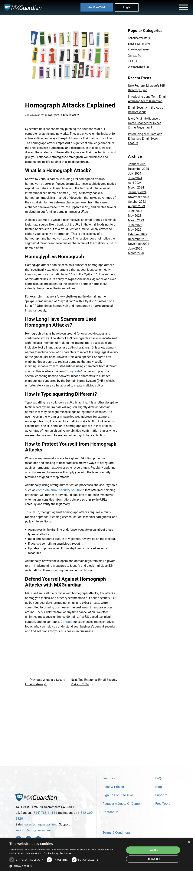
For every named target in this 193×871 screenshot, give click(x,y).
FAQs (159, 778)
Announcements (137, 38)
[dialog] (96, 854)
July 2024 (134, 173)
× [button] (188, 842)
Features (109, 778)
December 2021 (138, 239)
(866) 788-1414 (43, 813)
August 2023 (136, 206)
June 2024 (135, 178)
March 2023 (136, 220)
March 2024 (136, 187)
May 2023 (134, 215)
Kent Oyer (54, 114)
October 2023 (137, 201)
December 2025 (138, 169)
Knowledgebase (137, 49)
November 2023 (138, 197)
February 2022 (137, 234)
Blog (158, 787)
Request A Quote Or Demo (121, 803)
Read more (65, 853)
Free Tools (162, 803)
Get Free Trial (96, 7)
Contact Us (110, 812)
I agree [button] (153, 850)
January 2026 (137, 164)
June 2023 (135, 211)
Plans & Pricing (113, 787)
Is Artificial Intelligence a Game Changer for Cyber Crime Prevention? (144, 123)
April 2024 (135, 183)
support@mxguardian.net (33, 830)
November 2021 (138, 244)
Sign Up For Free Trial (118, 795)
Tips (130, 61)
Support (132, 55)
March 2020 (136, 253)
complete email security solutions (60, 490)
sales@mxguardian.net (40, 824)
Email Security (71, 114)
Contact (66, 622)
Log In (127, 7)
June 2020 (135, 248)
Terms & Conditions (117, 832)
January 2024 (137, 192)
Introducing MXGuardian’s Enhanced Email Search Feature (145, 138)
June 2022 (135, 225)
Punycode (74, 371)
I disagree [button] (153, 859)
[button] (65, 866)
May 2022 (134, 229)
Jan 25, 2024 (32, 114)
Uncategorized (136, 66)
